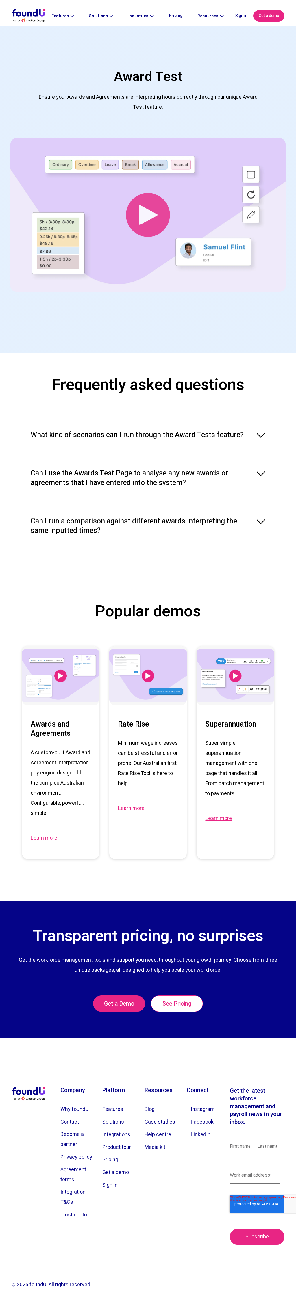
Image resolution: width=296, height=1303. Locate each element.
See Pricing (176, 1003)
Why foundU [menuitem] (74, 1109)
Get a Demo (119, 1003)
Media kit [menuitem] (155, 1147)
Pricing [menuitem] (110, 1160)
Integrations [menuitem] (116, 1135)
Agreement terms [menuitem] (73, 1175)
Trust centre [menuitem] (74, 1215)
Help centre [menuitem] (158, 1135)
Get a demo (269, 16)
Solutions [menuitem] (113, 1122)
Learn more (44, 838)
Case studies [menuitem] (160, 1122)
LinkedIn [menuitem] (200, 1135)
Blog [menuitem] (150, 1109)
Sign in (241, 16)
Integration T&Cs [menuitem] (73, 1197)
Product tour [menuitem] (116, 1147)
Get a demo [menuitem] (115, 1172)
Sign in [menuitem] (110, 1185)
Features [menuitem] (112, 1109)
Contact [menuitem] (69, 1122)
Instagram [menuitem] (203, 1109)
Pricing (176, 16)
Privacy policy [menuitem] (76, 1157)
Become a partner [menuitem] (72, 1139)
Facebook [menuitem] (202, 1122)
